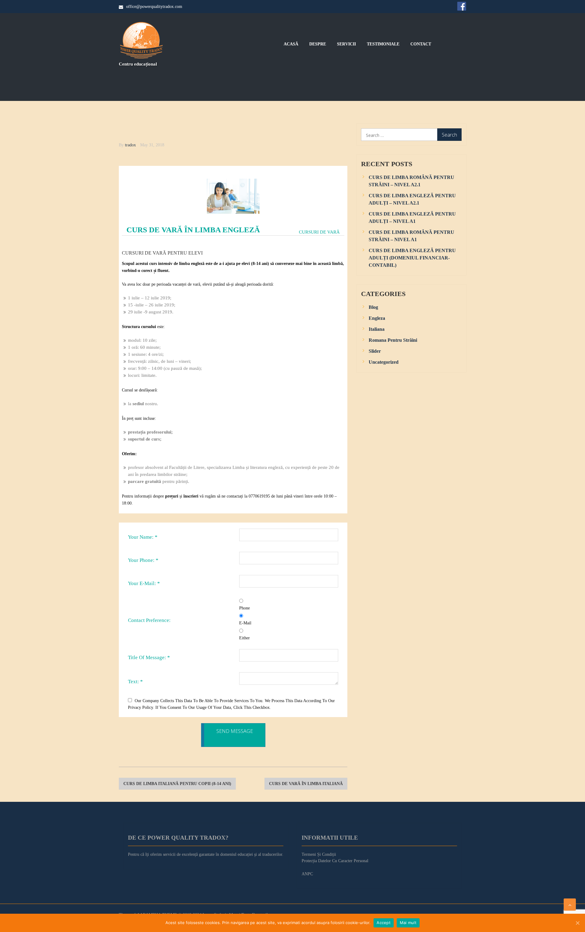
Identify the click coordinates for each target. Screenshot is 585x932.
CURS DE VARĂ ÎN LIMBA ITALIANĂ (306, 783)
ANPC (307, 874)
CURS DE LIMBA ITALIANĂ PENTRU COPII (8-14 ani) (177, 783)
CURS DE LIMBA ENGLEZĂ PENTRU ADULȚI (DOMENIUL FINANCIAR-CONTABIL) (412, 258)
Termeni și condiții (319, 854)
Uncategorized (384, 362)
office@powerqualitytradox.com (154, 6)
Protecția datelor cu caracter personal (335, 861)
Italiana (377, 329)
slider (375, 351)
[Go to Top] (570, 904)
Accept (384, 922)
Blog (373, 307)
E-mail (245, 623)
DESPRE (317, 44)
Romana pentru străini (393, 340)
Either (244, 638)
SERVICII (346, 44)
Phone (244, 608)
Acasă (291, 44)
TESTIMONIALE (383, 44)
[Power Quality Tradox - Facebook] (461, 6)
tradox (130, 145)
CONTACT (420, 44)
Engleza (377, 318)
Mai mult (408, 922)
